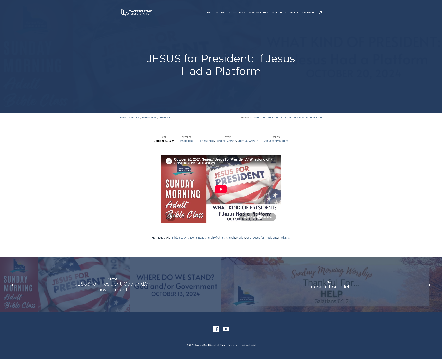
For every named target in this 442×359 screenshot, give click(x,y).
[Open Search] (320, 12)
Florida (240, 237)
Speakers (299, 117)
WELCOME (220, 12)
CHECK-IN (277, 12)
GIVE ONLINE (308, 12)
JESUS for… (166, 117)
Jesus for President (276, 141)
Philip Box (186, 141)
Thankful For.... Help (329, 287)
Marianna (284, 237)
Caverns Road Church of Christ (206, 237)
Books (284, 117)
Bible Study (179, 237)
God (248, 237)
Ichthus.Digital (248, 344)
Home (209, 12)
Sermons (134, 117)
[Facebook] (216, 329)
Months (314, 117)
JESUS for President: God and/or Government (112, 286)
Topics (258, 117)
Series (271, 117)
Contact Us (292, 12)
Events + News (237, 12)
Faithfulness (149, 117)
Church (230, 237)
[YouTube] (226, 329)
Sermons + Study (258, 12)
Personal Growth (225, 141)
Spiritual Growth (247, 141)
